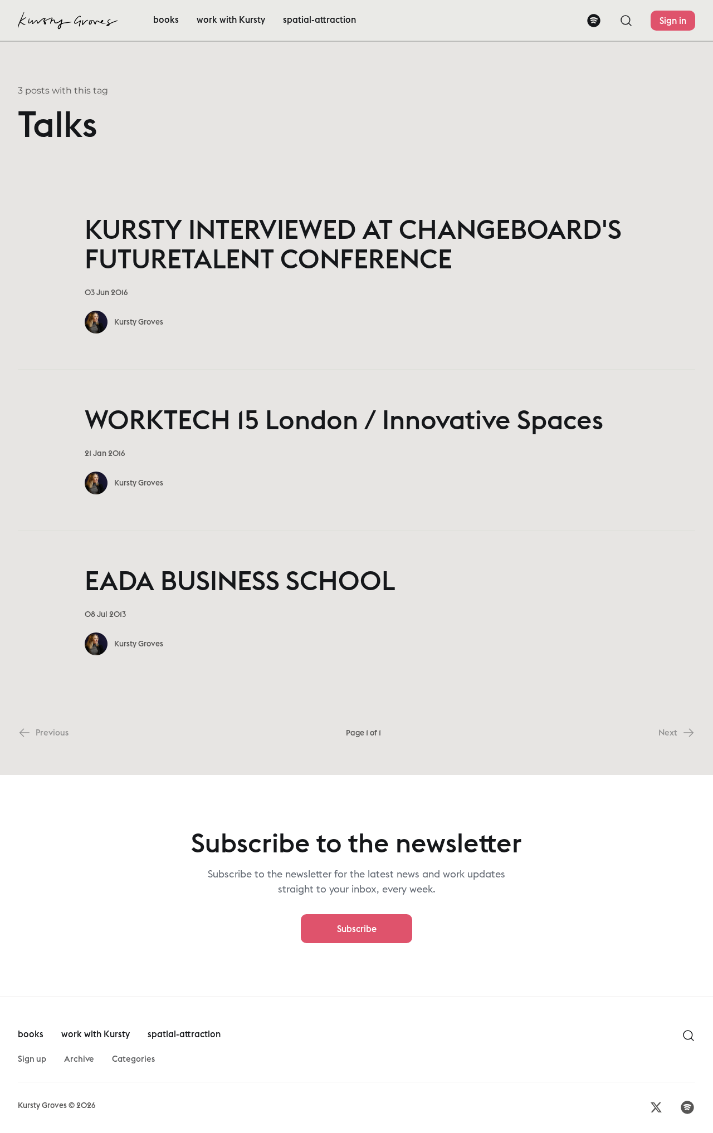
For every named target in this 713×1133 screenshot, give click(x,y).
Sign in (673, 20)
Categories (133, 1058)
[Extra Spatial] (68, 21)
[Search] (626, 20)
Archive (79, 1058)
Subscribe (357, 928)
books (166, 19)
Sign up (32, 1058)
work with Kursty (231, 19)
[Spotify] (594, 20)
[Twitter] (656, 1107)
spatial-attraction (319, 19)
